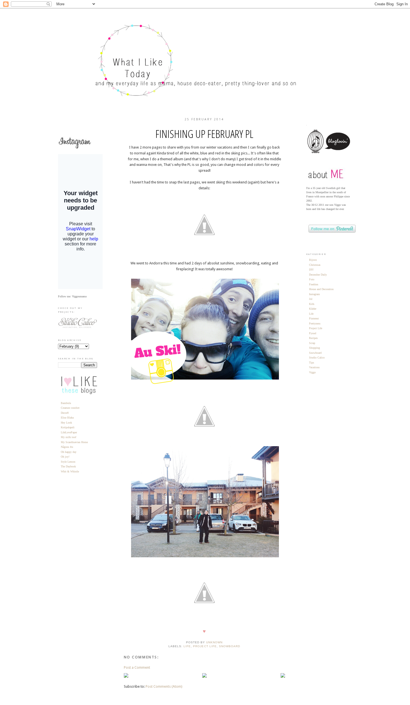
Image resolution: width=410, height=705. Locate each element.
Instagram (314, 294)
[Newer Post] (126, 676)
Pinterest (314, 318)
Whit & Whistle (70, 471)
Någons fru (67, 446)
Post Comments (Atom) (164, 686)
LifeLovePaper (69, 432)
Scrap (312, 343)
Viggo (312, 372)
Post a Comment (137, 667)
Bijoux (313, 259)
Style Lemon (68, 461)
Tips (311, 362)
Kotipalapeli (67, 427)
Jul (310, 298)
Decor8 (65, 412)
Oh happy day (68, 451)
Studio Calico (317, 357)
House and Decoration (321, 289)
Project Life (204, 646)
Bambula (66, 403)
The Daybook (68, 466)
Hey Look (66, 422)
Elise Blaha (67, 417)
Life (187, 646)
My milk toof (68, 437)
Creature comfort (70, 407)
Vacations (314, 367)
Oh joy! (65, 456)
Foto (311, 279)
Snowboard (229, 646)
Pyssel (312, 333)
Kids (311, 303)
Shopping (314, 347)
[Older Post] (283, 676)
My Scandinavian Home (74, 442)
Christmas (314, 264)
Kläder (312, 308)
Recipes (313, 338)
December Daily (318, 274)
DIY (311, 269)
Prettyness (314, 323)
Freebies (313, 284)
